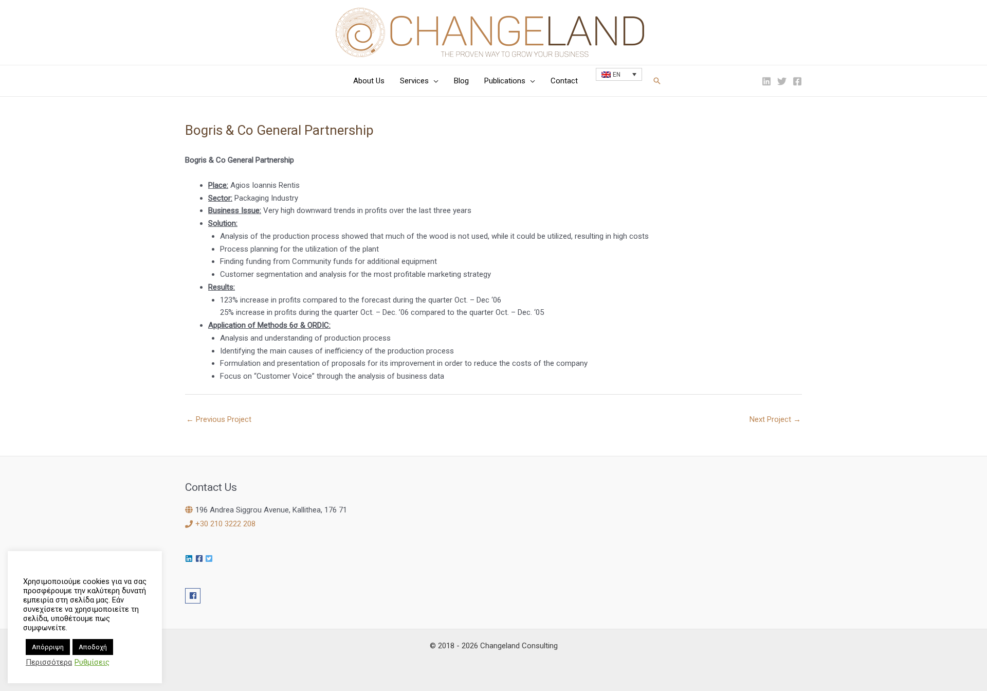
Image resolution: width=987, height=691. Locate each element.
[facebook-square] (200, 558)
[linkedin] (190, 558)
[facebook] (194, 596)
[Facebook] (797, 81)
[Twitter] (782, 81)
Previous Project (218, 419)
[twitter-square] (210, 558)
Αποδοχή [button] (93, 647)
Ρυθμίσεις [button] (92, 662)
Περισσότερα (49, 662)
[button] (433, 80)
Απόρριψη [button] (48, 647)
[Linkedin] (766, 81)
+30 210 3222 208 (225, 523)
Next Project (775, 419)
